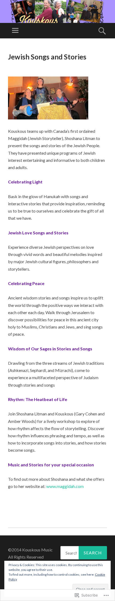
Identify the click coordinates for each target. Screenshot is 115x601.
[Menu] (15, 30)
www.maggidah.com (65, 486)
